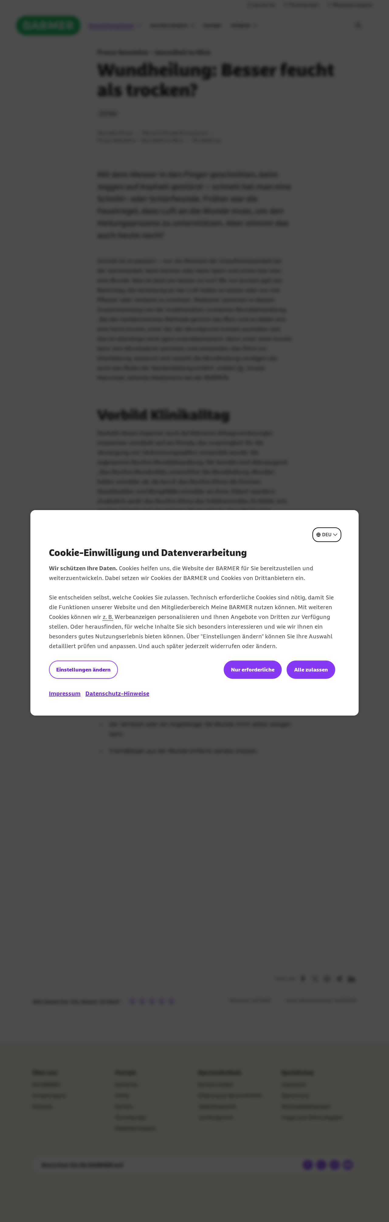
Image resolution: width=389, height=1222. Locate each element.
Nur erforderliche (252, 670)
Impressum (65, 693)
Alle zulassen (311, 670)
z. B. (108, 616)
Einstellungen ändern (83, 670)
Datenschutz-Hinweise (117, 693)
